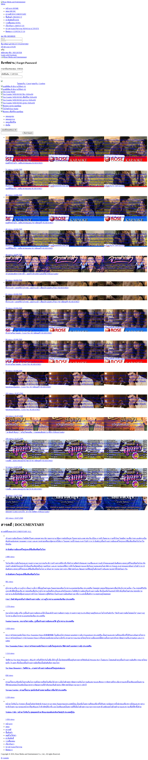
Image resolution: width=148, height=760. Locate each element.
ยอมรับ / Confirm (38, 84)
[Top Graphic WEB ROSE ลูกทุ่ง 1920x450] (18, 103)
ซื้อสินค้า (14, 17)
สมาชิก (8, 36)
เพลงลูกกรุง (10, 119)
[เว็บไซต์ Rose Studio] (9, 109)
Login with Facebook (9, 55)
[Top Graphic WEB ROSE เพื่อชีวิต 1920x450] (19, 97)
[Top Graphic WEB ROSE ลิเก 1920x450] (17, 94)
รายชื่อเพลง (13, 23)
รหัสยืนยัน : (9, 74)
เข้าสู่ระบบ (8, 47)
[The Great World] (8, 92)
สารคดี (16, 14)
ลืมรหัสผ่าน (14, 44)
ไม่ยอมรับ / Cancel (24, 84)
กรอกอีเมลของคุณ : (12, 69)
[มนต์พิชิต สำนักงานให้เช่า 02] (13, 89)
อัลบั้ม (8, 125)
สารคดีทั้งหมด (16, 531)
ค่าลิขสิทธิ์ (12, 20)
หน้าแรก (12, 8)
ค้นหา (28, 133)
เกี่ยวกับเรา (15, 26)
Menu (3, 4)
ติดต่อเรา (15, 31)
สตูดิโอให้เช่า (11, 735)
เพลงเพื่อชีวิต (11, 122)
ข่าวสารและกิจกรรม (22, 29)
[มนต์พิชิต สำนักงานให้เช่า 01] (13, 86)
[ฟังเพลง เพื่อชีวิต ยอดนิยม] (12, 112)
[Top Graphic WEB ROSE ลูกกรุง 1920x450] (18, 100)
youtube (6, 758)
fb (1, 758)
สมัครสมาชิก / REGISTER (11, 53)
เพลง (11, 11)
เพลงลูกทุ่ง (10, 116)
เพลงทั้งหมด (9, 130)
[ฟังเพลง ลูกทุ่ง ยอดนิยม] (11, 106)
